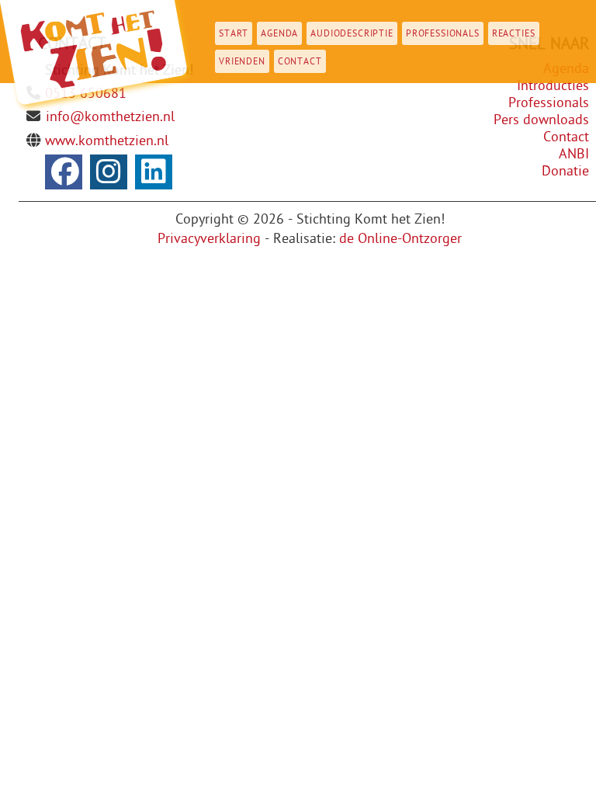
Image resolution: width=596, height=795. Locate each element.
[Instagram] (108, 171)
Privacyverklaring (209, 239)
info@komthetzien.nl (110, 117)
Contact (300, 61)
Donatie (565, 171)
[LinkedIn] (153, 171)
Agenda (279, 33)
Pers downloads (541, 120)
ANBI (574, 154)
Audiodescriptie (351, 33)
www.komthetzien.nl (106, 141)
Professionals (443, 33)
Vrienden (242, 61)
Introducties (553, 86)
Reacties (513, 33)
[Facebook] (63, 171)
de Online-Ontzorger (400, 239)
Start (233, 33)
